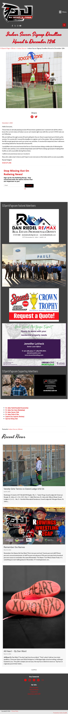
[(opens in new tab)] (34, 225)
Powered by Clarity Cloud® (60, 712)
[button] (12, 26)
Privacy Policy (15, 711)
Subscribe (29, 185)
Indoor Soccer (12, 429)
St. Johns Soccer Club (12, 412)
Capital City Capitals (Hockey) (14, 416)
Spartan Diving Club (11, 419)
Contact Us (34, 692)
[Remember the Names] (34, 534)
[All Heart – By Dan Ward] (34, 615)
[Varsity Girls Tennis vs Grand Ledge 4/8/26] (34, 474)
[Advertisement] (31, 702)
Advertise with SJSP (34, 694)
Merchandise (34, 687)
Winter (20, 429)
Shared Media (34, 689)
